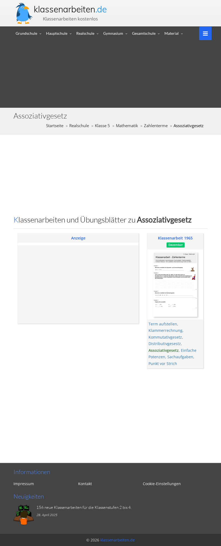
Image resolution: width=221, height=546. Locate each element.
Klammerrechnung (165, 330)
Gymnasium (113, 33)
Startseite (54, 125)
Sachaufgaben (180, 356)
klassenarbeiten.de (117, 539)
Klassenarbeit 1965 (175, 238)
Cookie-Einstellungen (162, 483)
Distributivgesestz (165, 343)
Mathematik (127, 125)
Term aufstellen (163, 323)
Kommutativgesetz (165, 337)
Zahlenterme (156, 125)
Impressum (23, 483)
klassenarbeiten (70, 9)
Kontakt (85, 483)
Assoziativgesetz (164, 350)
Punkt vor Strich (163, 363)
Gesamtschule (144, 33)
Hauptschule (56, 33)
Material (171, 33)
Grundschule (26, 33)
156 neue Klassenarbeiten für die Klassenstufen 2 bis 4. (84, 507)
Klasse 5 (102, 125)
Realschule (85, 33)
